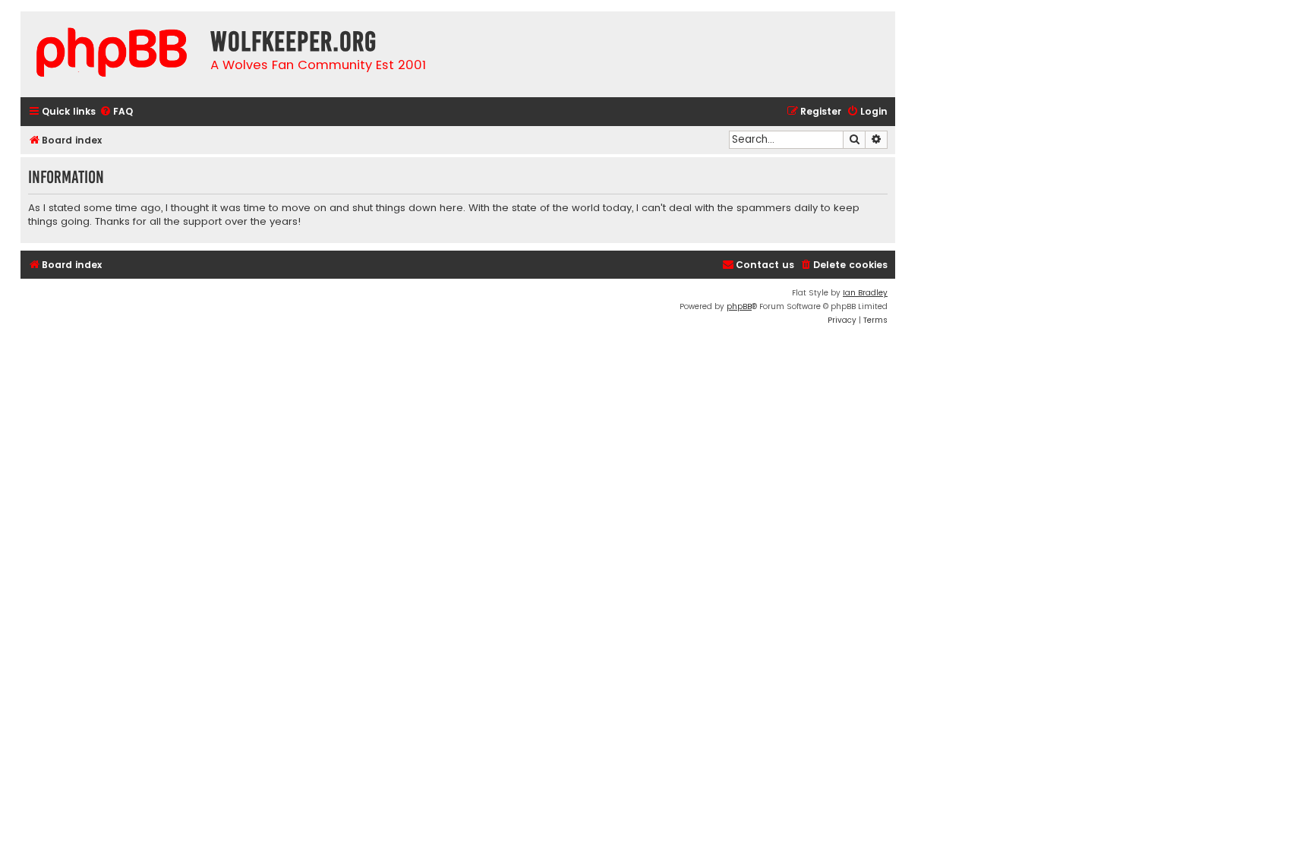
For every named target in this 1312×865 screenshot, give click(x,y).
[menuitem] (116, 112)
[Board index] (111, 54)
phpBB (739, 306)
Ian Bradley (865, 292)
